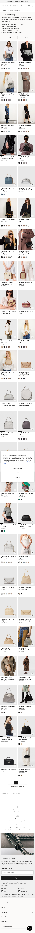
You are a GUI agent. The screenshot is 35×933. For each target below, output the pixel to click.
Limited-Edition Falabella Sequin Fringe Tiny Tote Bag (8, 739)
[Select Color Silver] (2, 562)
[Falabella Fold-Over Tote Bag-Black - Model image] (8, 114)
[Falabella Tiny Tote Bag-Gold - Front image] (8, 607)
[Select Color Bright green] (19, 499)
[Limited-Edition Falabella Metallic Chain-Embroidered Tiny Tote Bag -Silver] (26, 636)
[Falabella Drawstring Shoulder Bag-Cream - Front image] (26, 576)
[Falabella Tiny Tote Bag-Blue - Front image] (8, 176)
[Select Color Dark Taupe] (26, 68)
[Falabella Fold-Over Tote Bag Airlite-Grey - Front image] (26, 392)
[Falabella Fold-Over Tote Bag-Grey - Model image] (8, 51)
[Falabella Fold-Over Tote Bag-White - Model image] (8, 329)
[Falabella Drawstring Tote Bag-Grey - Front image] (8, 695)
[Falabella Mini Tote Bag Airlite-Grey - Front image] (8, 421)
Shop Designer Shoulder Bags (10, 28)
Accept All (17, 472)
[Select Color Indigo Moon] (24, 378)
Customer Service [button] (6, 903)
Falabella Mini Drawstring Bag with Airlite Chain (8, 405)
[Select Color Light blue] (9, 68)
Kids (5, 891)
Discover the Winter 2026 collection (17, 1)
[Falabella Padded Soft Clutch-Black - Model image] (8, 513)
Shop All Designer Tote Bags (9, 30)
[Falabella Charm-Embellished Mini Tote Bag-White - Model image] (8, 271)
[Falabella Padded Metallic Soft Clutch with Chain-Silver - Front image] (26, 176)
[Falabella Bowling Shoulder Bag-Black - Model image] (26, 757)
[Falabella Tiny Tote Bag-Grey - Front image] (26, 421)
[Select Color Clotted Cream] (9, 225)
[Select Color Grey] (2, 68)
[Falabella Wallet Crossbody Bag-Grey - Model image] (26, 82)
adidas (22, 888)
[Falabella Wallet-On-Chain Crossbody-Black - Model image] (8, 145)
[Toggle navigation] (32, 6)
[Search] (25, 5)
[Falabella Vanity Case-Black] (8, 757)
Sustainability (24, 891)
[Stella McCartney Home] (12, 6)
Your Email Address (6, 868)
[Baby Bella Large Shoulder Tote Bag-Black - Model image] (26, 666)
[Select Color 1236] (6, 68)
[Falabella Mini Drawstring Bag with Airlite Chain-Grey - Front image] (8, 392)
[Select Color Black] (4, 68)
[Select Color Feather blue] (2, 194)
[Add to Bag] (15, 59)
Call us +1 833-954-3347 (17, 828)
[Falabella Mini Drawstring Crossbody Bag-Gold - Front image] (8, 636)
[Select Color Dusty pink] (11, 562)
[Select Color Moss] (6, 225)
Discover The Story (7, 24)
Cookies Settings (17, 468)
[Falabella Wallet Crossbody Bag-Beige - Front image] (26, 360)
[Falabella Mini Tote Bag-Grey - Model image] (26, 51)
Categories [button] (4, 912)
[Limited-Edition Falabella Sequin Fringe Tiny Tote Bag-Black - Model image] (8, 726)
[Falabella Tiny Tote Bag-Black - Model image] (26, 145)
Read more (4, 885)
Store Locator (17, 810)
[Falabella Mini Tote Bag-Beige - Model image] (26, 329)
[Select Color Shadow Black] (4, 225)
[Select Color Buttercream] (19, 378)
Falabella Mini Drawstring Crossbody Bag (8, 650)
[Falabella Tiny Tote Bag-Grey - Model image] (8, 82)
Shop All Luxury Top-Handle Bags (11, 32)
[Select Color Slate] (6, 100)
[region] (17, 466)
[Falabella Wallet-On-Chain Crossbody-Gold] (26, 607)
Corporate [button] (4, 907)
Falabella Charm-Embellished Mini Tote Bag (8, 284)
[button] (29, 928)
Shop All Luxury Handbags (9, 26)
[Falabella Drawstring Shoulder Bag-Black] (26, 726)
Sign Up (17, 877)
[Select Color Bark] (24, 68)
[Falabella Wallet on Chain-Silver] (8, 576)
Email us (17, 819)
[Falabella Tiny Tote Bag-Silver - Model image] (26, 544)
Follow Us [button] (4, 916)
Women (5, 888)
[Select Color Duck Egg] (4, 194)
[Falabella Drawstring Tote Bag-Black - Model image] (26, 695)
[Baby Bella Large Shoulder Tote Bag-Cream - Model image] (8, 666)
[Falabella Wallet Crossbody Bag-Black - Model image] (26, 239)
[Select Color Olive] (28, 68)
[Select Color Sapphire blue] (6, 562)
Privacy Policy (19, 896)
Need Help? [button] (4, 921)
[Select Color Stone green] (26, 225)
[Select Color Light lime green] (4, 562)
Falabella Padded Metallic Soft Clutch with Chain (25, 190)
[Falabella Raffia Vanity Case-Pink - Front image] (26, 300)
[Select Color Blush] (9, 562)
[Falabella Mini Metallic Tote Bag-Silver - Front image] (8, 544)
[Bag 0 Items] (29, 6)
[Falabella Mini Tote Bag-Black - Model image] (26, 114)
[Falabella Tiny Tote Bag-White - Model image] (8, 360)
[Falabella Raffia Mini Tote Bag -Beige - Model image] (26, 271)
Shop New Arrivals (19, 24)
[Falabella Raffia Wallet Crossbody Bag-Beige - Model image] (8, 300)
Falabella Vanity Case (8, 769)
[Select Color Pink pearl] (28, 562)
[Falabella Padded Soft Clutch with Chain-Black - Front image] (26, 513)
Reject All (17, 477)
